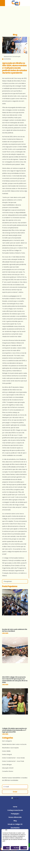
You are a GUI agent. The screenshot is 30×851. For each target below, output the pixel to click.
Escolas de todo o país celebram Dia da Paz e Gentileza (14, 630)
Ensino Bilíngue (7, 765)
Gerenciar (8, 848)
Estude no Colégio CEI (15, 824)
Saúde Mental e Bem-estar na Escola (14, 744)
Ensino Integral (7, 754)
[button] (2, 3)
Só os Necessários (16, 847)
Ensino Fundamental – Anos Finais (13, 761)
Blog (15, 821)
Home (15, 807)
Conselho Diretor (7, 771)
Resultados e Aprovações (10, 748)
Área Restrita (15, 828)
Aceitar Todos (25, 847)
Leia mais (5, 633)
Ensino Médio (6, 751)
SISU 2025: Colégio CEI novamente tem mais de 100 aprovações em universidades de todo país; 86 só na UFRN (14, 679)
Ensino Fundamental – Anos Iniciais (13, 758)
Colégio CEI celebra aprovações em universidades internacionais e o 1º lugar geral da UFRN (14, 730)
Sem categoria (7, 741)
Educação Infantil (7, 768)
